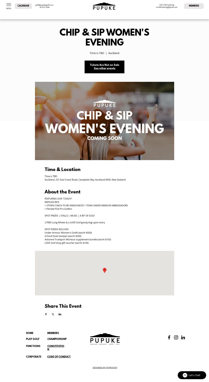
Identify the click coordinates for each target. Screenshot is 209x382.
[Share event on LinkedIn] (60, 314)
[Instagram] (176, 337)
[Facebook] (169, 337)
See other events (104, 68)
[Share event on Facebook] (46, 314)
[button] (9, 4)
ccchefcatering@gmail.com (166, 7)
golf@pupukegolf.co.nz (44, 5)
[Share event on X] (53, 314)
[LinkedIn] (183, 337)
